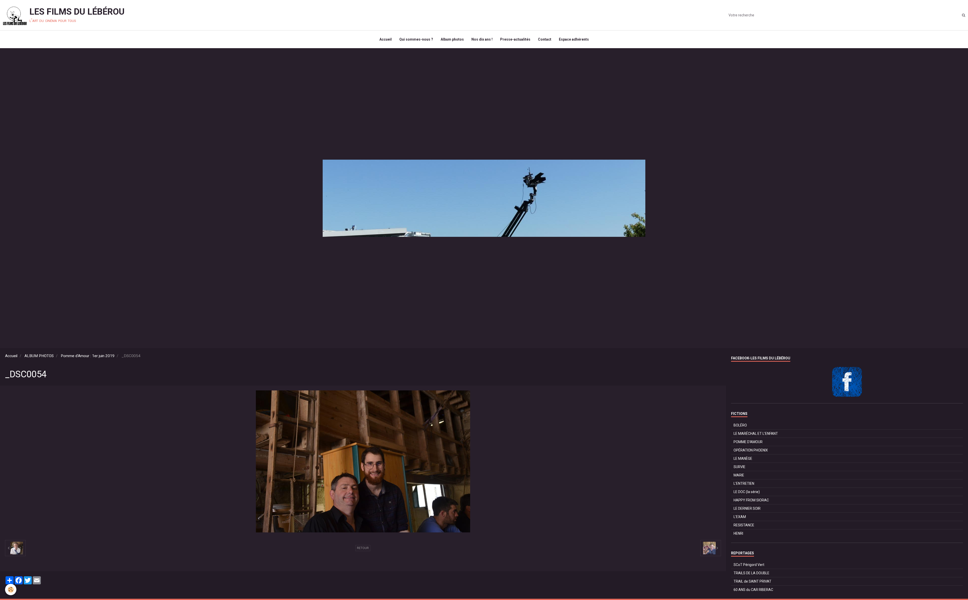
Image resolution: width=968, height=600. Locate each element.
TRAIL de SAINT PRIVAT (752, 581)
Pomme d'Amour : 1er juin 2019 (87, 356)
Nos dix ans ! (482, 39)
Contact (544, 39)
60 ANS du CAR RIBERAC (753, 590)
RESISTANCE (744, 525)
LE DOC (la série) (747, 492)
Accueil (385, 39)
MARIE (739, 475)
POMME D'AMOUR (748, 442)
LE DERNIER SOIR (747, 508)
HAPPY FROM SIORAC (751, 500)
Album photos (452, 39)
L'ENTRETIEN (744, 483)
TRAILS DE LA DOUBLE (751, 573)
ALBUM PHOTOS (39, 356)
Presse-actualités (515, 39)
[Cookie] (10, 589)
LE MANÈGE (743, 458)
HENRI (738, 533)
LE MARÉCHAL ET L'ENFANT (756, 434)
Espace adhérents (574, 39)
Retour (363, 548)
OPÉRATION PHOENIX (751, 450)
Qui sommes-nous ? (416, 39)
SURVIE (739, 467)
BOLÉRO (740, 425)
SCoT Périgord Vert (749, 565)
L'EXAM (740, 517)
